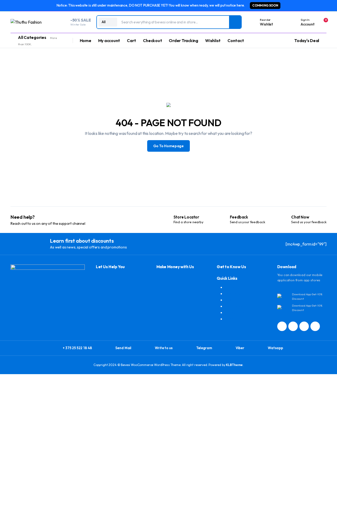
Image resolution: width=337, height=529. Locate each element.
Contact (235, 40)
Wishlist (213, 40)
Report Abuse (237, 312)
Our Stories (235, 306)
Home (85, 40)
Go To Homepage (168, 146)
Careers (232, 299)
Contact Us (235, 287)
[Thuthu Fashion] (31, 22)
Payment (233, 318)
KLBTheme (234, 365)
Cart (131, 40)
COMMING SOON (265, 5)
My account (109, 40)
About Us (233, 293)
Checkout (152, 40)
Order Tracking (183, 40)
